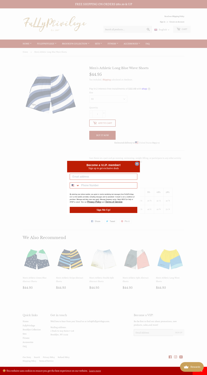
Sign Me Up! (103, 209)
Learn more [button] (95, 371)
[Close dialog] (137, 163)
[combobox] (75, 185)
